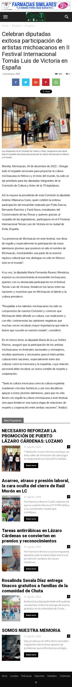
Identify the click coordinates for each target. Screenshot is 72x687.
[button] (67, 17)
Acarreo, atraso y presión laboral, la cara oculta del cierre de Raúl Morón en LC (35, 486)
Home (5, 25)
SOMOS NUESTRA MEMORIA (31, 630)
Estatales (52, 676)
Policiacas (26, 676)
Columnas (65, 676)
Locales (14, 676)
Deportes (39, 676)
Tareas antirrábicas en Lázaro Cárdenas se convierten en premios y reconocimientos (32, 536)
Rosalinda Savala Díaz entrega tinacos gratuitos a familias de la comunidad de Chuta (35, 585)
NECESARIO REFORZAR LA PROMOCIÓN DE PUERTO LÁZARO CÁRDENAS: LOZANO (32, 436)
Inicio (4, 676)
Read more (31, 465)
